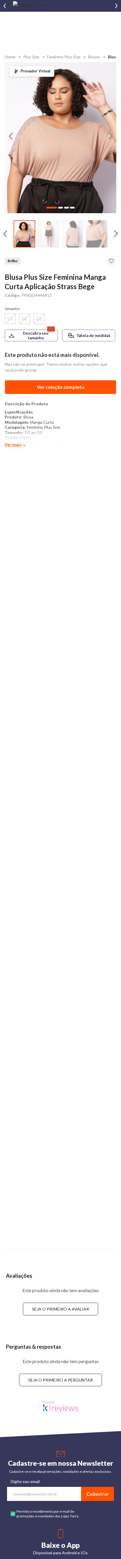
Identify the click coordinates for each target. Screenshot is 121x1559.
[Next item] (116, 6)
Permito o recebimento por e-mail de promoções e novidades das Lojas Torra (47, 1513)
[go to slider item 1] (48, 234)
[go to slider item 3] (96, 234)
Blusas (94, 56)
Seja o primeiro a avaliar (60, 1308)
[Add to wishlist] (111, 261)
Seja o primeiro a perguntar (60, 1379)
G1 (10, 318)
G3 (39, 318)
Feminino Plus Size (63, 56)
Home (10, 56)
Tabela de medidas (93, 335)
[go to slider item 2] (72, 234)
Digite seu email (25, 1481)
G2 (24, 318)
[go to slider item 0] (24, 234)
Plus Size (31, 56)
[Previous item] (5, 6)
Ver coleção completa (60, 387)
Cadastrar (97, 1494)
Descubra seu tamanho (35, 335)
